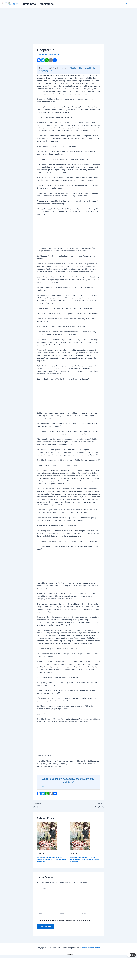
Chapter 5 (74, 853)
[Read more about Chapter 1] (47, 836)
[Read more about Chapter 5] (80, 836)
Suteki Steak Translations (37, 3)
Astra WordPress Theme (91, 948)
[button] (127, 4)
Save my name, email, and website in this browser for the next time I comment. (66, 920)
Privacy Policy (68, 954)
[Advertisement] (68, 29)
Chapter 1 (41, 853)
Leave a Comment (43, 857)
